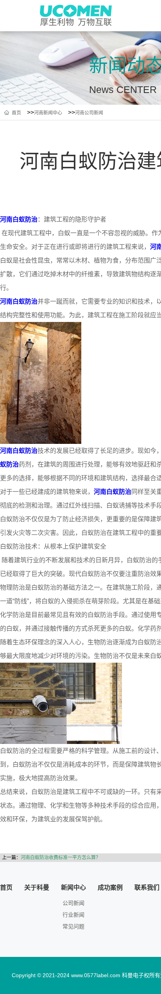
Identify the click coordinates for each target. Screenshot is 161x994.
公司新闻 (73, 903)
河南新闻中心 (48, 113)
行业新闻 (73, 915)
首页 (16, 113)
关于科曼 (36, 887)
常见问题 (73, 927)
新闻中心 (73, 887)
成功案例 (110, 887)
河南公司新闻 (89, 113)
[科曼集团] (77, 15)
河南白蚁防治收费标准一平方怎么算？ (60, 857)
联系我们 (146, 887)
